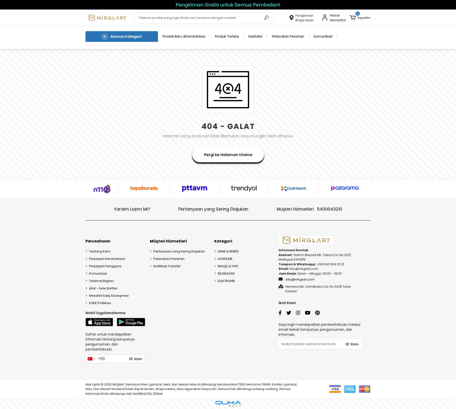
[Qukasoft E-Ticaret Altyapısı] (228, 404)
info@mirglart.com (300, 279)
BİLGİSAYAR (226, 273)
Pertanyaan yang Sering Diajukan (213, 209)
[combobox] (91, 359)
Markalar (255, 36)
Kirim (138, 359)
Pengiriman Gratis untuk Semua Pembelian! (228, 4)
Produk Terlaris (227, 36)
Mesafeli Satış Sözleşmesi (109, 295)
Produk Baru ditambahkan (184, 36)
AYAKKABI (225, 258)
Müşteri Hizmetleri (309, 209)
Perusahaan (98, 241)
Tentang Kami (99, 251)
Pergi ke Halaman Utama (228, 155)
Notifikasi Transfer (167, 266)
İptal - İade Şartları (103, 288)
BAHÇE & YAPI (228, 266)
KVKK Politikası (100, 303)
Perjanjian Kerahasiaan (107, 258)
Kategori (223, 241)
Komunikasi (323, 36)
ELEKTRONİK (226, 281)
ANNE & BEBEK (228, 251)
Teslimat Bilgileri (101, 281)
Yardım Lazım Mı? (132, 209)
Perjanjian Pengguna (105, 266)
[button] (360, 18)
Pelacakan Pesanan (288, 36)
